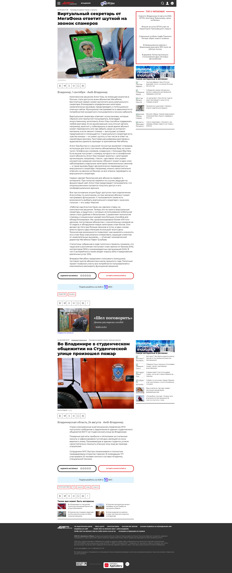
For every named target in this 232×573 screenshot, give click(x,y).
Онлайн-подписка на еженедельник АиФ (156, 526)
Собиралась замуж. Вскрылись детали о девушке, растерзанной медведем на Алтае (158, 92)
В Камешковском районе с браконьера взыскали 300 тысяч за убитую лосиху (155, 47)
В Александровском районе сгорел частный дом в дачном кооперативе (117, 514)
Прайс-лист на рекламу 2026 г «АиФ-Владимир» (111, 529)
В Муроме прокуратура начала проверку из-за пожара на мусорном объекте (118, 506)
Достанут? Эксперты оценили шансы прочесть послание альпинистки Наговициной (160, 358)
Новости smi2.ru (66, 333)
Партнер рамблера (95, 564)
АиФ (70, 410)
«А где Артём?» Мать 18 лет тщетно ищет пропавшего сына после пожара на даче (159, 100)
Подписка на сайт (81, 529)
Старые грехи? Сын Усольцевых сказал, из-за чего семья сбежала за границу (159, 374)
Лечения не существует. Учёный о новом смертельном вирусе (158, 107)
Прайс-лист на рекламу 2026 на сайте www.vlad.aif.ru (95, 531)
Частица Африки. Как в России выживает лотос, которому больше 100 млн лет (159, 84)
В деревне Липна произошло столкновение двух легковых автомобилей (155, 57)
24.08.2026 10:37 (63, 340)
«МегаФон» (62, 80)
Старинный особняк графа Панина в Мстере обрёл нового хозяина (155, 37)
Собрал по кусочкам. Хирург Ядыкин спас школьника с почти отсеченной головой (160, 382)
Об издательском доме (83, 526)
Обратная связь (113, 526)
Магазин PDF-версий (129, 526)
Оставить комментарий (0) (116, 275)
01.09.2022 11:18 (63, 10)
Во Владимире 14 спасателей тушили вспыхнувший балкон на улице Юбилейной (80, 506)
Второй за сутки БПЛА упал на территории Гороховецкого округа (155, 28)
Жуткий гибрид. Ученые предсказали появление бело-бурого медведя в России (160, 116)
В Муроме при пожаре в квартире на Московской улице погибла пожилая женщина (81, 514)
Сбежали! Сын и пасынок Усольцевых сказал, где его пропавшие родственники (160, 366)
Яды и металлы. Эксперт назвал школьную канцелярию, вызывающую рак (158, 390)
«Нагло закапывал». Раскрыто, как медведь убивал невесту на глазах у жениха (159, 124)
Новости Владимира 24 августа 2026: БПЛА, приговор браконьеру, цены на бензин (155, 18)
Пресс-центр (99, 526)
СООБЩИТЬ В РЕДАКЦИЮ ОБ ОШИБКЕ (132, 531)
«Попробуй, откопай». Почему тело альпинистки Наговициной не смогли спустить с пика (159, 398)
